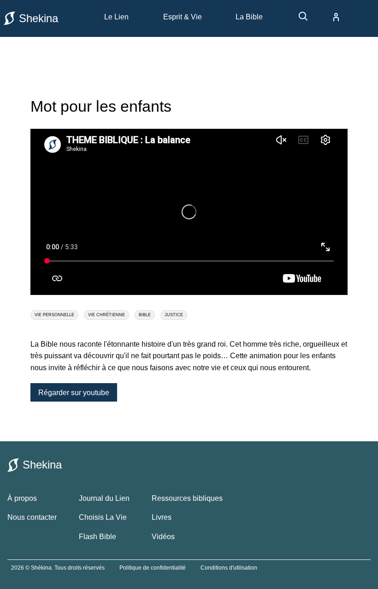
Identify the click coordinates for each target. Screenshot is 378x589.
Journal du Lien (104, 498)
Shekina (38, 18)
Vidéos (163, 537)
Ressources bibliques (187, 498)
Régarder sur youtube (73, 392)
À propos (22, 498)
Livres (161, 517)
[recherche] (298, 20)
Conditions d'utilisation (229, 568)
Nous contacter (32, 517)
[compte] (329, 17)
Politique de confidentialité (152, 568)
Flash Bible (97, 537)
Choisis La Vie (103, 517)
